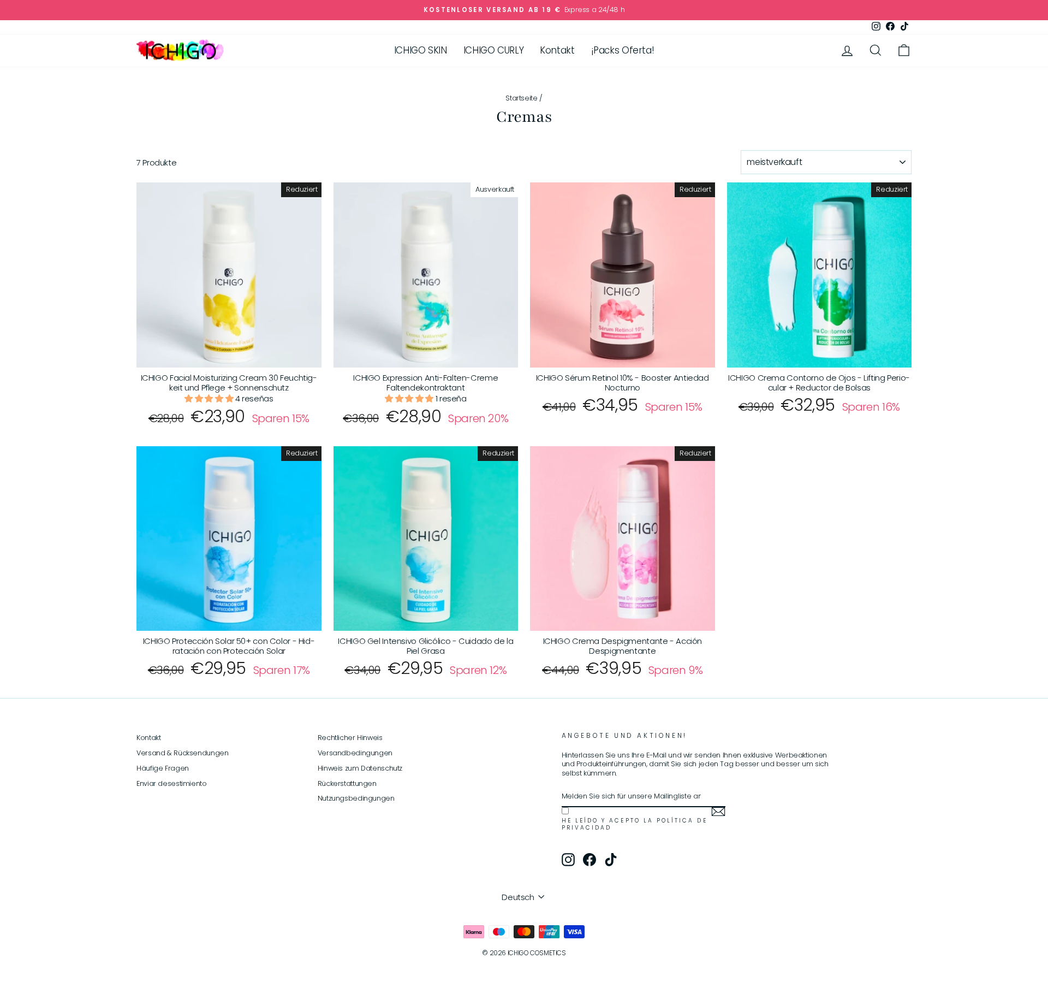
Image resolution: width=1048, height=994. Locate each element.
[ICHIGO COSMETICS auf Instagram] (568, 859)
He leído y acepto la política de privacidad (634, 824)
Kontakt (557, 50)
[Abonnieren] (718, 811)
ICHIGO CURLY (493, 50)
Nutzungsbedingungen (356, 798)
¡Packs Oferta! (622, 50)
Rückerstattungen (347, 783)
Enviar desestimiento (171, 783)
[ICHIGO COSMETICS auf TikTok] (610, 859)
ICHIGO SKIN (420, 50)
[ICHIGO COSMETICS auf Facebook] (589, 859)
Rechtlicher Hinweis (350, 737)
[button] (209, 398)
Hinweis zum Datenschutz (360, 768)
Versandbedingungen (355, 753)
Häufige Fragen (162, 768)
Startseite (521, 98)
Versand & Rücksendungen (182, 753)
